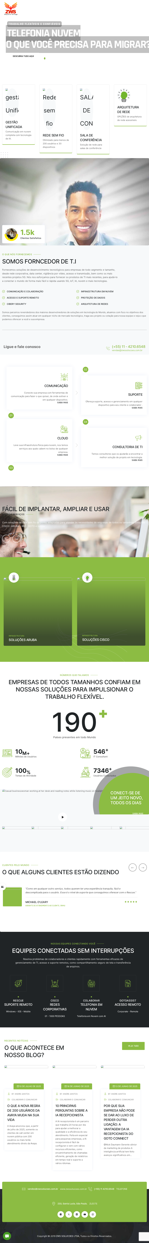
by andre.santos (20, 1094)
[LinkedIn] (76, 1214)
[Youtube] (84, 1214)
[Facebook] (60, 1214)
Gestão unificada (98, 633)
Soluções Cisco (23, 640)
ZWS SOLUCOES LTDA (67, 1236)
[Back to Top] (143, 1238)
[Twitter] (68, 1214)
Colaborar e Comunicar (94, 629)
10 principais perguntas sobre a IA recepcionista (71, 1110)
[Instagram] (92, 1214)
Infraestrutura (18, 635)
